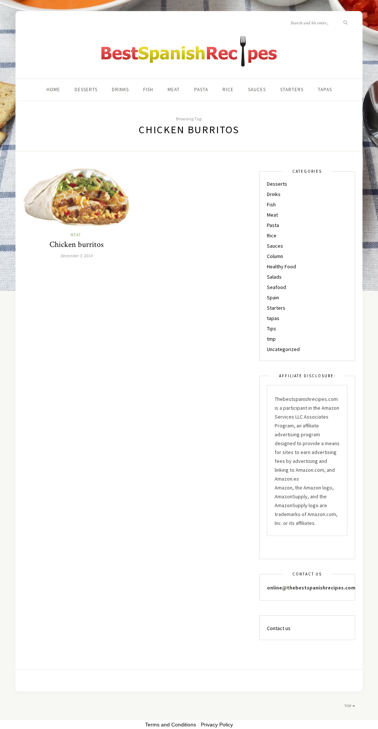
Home (53, 89)
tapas (325, 89)
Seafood (276, 287)
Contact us (279, 628)
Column (275, 256)
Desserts (86, 89)
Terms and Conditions (170, 725)
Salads (274, 277)
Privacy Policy (217, 725)
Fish (148, 89)
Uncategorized (283, 349)
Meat (174, 89)
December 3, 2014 (77, 255)
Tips (271, 328)
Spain (273, 297)
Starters (291, 89)
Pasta (201, 89)
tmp (271, 339)
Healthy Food (281, 266)
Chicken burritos (76, 244)
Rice (228, 89)
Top (348, 706)
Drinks (120, 89)
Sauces (257, 89)
